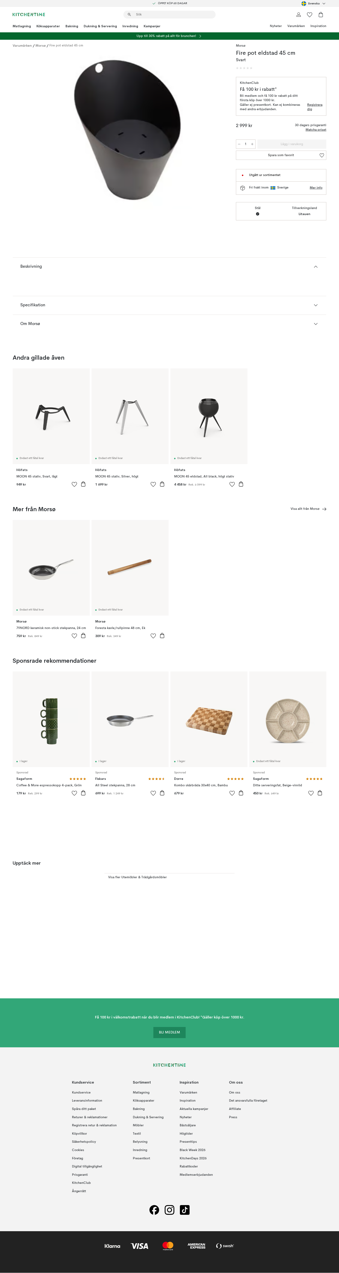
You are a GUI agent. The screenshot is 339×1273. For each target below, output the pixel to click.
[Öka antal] (252, 144)
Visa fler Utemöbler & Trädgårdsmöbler (137, 877)
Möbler (138, 1125)
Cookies (78, 1150)
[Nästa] (218, 131)
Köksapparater (48, 26)
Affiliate (235, 1109)
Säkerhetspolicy (84, 1142)
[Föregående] (28, 131)
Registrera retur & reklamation (94, 1125)
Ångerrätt (79, 1191)
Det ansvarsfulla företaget (248, 1101)
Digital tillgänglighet (87, 1166)
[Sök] (129, 14)
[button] (244, 68)
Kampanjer (152, 26)
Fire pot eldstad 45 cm (66, 45)
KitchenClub (81, 1183)
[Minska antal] (239, 144)
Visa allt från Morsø (305, 508)
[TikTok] (184, 1210)
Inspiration (318, 26)
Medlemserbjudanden (196, 1174)
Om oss (234, 1092)
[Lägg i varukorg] (83, 484)
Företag (77, 1158)
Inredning (130, 26)
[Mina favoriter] (309, 14)
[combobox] (313, 3)
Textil (137, 1133)
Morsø (41, 45)
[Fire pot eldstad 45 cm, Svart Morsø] (123, 131)
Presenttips (188, 1142)
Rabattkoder (189, 1166)
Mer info (316, 187)
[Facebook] (154, 1210)
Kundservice (81, 1092)
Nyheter (276, 26)
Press (233, 1117)
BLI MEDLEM (169, 1033)
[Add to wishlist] (74, 484)
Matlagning (22, 26)
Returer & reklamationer (89, 1117)
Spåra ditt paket (84, 1109)
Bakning (71, 26)
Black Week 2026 (192, 1150)
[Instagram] (169, 1210)
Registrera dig (314, 107)
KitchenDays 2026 (193, 1158)
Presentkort (141, 1158)
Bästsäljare (188, 1125)
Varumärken (296, 26)
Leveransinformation (87, 1101)
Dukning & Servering (100, 26)
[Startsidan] (29, 14)
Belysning (140, 1142)
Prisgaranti (80, 1174)
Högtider (186, 1133)
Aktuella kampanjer (194, 1109)
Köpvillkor (79, 1133)
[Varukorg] (320, 14)
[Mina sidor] (298, 14)
